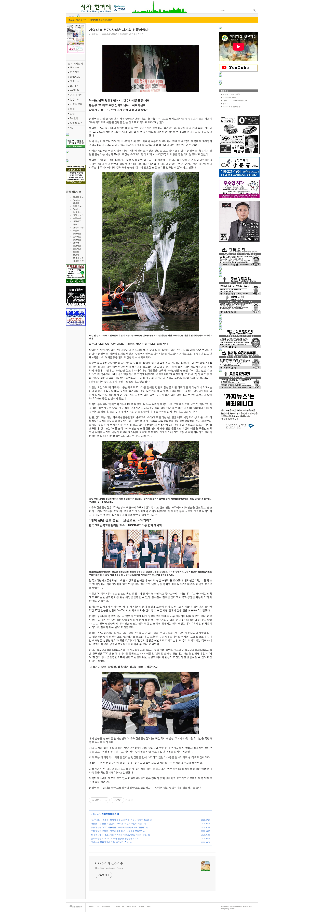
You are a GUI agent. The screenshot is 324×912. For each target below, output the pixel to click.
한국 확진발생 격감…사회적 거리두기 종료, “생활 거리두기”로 (119, 835)
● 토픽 (71, 108)
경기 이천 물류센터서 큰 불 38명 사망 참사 (110, 842)
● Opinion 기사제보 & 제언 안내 (234, 100)
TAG (98, 906)
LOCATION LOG (118, 906)
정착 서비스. (78, 215)
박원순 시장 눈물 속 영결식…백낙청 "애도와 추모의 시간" (117, 824)
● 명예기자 (225, 103)
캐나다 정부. (78, 197)
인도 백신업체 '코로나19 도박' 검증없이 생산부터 (112, 838)
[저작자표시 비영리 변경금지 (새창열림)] (128, 800)
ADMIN (141, 906)
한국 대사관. (78, 227)
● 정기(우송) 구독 (228, 97)
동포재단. (77, 249)
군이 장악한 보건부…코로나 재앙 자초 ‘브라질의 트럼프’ (116, 831)
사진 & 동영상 (82, 20)
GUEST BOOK (131, 906)
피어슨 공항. (78, 261)
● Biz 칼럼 (73, 118)
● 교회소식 (73, 81)
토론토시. (77, 218)
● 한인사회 (73, 72)
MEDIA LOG (106, 906)
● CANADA (74, 76)
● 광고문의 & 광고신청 (230, 94)
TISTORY (75, 906)
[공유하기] (102, 800)
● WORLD (73, 90)
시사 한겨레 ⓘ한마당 (72, 5)
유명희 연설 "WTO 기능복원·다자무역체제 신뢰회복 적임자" (118, 827)
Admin (109, 20)
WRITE (149, 906)
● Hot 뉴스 (73, 67)
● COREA (73, 86)
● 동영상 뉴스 (75, 123)
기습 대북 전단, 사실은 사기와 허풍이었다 (118, 30)
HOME (91, 906)
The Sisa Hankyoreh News (109, 868)
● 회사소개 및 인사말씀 (230, 106)
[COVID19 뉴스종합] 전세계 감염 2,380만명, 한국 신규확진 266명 (120, 820)
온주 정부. (77, 206)
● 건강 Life (73, 99)
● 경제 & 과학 (75, 94)
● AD (70, 127)
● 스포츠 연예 (75, 104)
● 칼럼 (71, 113)
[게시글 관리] (106, 800)
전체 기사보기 (75, 63)
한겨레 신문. (78, 258)
